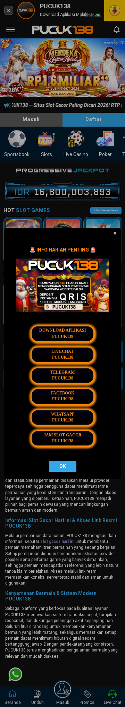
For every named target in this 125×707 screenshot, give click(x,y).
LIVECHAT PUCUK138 (62, 354)
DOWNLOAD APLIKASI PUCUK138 (62, 333)
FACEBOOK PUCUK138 (62, 396)
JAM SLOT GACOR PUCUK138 (63, 438)
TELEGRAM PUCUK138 (62, 375)
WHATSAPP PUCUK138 (62, 417)
